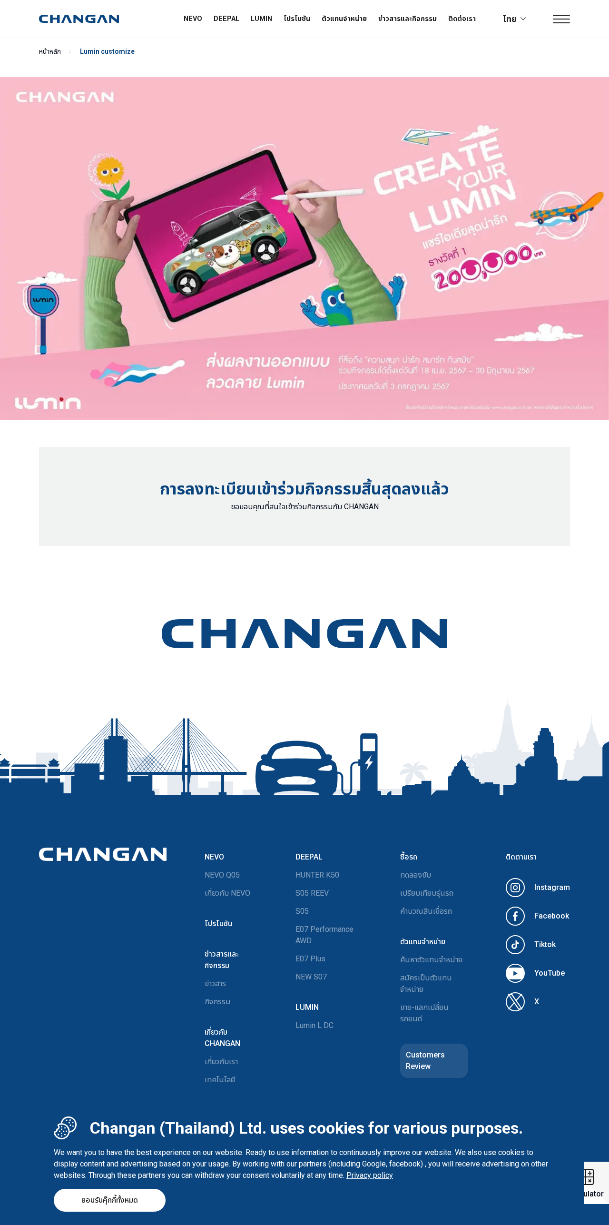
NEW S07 (311, 976)
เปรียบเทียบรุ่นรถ (426, 893)
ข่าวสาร (215, 983)
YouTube (549, 973)
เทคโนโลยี (220, 1079)
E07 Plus (310, 958)
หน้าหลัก (50, 51)
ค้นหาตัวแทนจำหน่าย (431, 959)
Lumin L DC (314, 1025)
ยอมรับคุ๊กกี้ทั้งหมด (109, 1200)
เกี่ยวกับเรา (221, 1061)
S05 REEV (312, 893)
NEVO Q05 (222, 874)
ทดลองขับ (415, 874)
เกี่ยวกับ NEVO (227, 893)
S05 (302, 911)
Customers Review (425, 1060)
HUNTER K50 (317, 874)
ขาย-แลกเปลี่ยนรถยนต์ (424, 1013)
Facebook (551, 915)
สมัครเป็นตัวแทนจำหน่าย (426, 983)
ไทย (510, 19)
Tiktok (545, 944)
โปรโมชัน (297, 19)
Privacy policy (369, 1175)
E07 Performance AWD (324, 935)
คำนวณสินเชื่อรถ (426, 911)
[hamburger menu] (561, 19)
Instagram (552, 887)
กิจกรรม (217, 1001)
